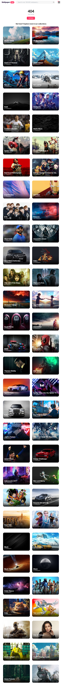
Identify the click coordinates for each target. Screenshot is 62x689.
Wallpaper (7, 2)
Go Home (30, 18)
